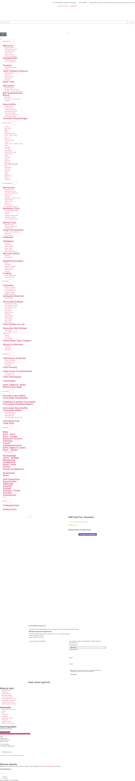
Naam (71, 657)
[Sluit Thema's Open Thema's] (10, 427)
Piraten (6, 466)
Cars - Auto (9, 434)
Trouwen (7, 492)
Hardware (8, 237)
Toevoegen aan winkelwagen (88, 534)
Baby (5, 431)
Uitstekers (8, 241)
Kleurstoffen (9, 104)
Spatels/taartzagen (13, 260)
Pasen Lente (9, 464)
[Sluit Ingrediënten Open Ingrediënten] (12, 41)
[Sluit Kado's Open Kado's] (9, 501)
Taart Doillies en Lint (14, 324)
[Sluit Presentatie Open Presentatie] (11, 353)
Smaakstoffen (10, 58)
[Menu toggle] (1, 39)
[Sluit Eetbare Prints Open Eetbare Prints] (13, 122)
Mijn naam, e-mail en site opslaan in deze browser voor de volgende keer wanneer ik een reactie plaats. (85, 671)
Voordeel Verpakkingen (15, 118)
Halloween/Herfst (12, 445)
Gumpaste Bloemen (13, 296)
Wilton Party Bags (12, 387)
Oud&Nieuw (9, 462)
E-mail (71, 663)
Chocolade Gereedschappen (18, 404)
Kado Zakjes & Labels (14, 384)
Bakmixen (8, 45)
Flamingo (8, 440)
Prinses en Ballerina (13, 469)
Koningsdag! (9, 455)
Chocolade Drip (11, 421)
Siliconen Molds (11, 253)
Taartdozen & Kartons (14, 358)
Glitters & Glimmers (13, 344)
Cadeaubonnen (11, 505)
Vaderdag (8, 483)
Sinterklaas (9, 473)
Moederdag (9, 460)
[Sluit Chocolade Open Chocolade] (11, 391)
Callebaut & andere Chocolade (19, 401)
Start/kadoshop (11, 479)
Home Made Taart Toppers (17, 340)
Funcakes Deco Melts (14, 395)
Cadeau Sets (10, 509)
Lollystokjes (9, 380)
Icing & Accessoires (13, 229)
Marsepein (8, 85)
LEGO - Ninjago (11, 457)
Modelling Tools (11, 208)
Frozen (6, 443)
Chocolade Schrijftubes (15, 397)
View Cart (5, 778)
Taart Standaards (12, 376)
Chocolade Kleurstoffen (15, 408)
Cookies (7, 273)
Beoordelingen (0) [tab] (41, 625)
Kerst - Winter (10, 450)
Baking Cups (9, 222)
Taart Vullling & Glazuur (15, 71)
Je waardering (73, 645)
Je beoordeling (73, 649)
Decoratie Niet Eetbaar (15, 328)
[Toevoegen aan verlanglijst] (98, 534)
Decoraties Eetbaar (13, 301)
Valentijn (7, 486)
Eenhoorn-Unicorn (12, 438)
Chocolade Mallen (12, 410)
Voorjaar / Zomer (12, 490)
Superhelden (10, 481)
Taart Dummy (10, 367)
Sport (6, 475)
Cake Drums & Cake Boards (17, 371)
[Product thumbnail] (30, 516)
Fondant (7, 65)
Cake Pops (8, 423)
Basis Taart (9, 81)
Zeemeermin (9, 495)
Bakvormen (9, 187)
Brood (6, 95)
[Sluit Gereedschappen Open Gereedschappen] (14, 183)
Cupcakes (8, 285)
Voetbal (7, 488)
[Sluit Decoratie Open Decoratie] (10, 281)
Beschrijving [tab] (32, 625)
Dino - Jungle (10, 436)
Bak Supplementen (13, 93)
